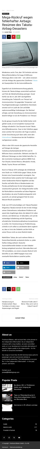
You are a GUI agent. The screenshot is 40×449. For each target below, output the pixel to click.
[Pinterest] (13, 37)
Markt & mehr (10, 10)
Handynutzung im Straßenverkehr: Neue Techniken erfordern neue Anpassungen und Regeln (10, 305)
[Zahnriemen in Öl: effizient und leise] (7, 407)
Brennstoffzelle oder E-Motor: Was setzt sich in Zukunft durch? (29, 304)
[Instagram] (9, 438)
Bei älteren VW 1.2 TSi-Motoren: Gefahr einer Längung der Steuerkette (24, 387)
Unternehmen (6, 137)
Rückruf (21, 277)
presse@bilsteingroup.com (10, 372)
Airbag (15, 277)
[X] (9, 37)
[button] (9, 263)
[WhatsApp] (18, 37)
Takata (35, 80)
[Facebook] (4, 37)
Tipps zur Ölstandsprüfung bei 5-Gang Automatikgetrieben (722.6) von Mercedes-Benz (25, 397)
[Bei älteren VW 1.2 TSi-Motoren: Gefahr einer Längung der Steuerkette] (7, 387)
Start (3, 10)
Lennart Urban (8, 32)
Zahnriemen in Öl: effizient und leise (25, 405)
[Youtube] (19, 438)
